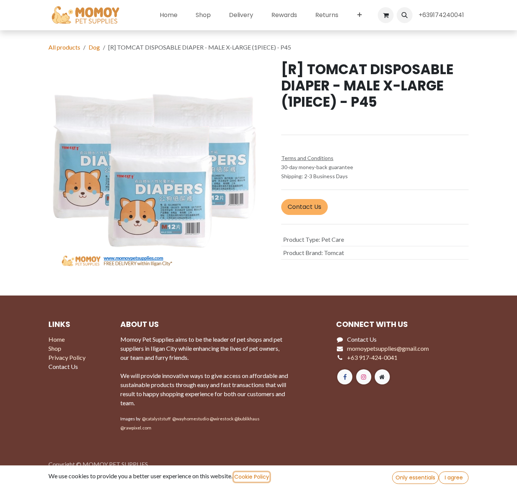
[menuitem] (169, 15)
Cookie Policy (251, 477)
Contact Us (304, 206)
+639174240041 (442, 15)
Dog (94, 47)
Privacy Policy (67, 357)
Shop (54, 348)
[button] (405, 15)
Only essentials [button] (415, 477)
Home (56, 339)
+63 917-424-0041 (372, 357)
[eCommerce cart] (386, 15)
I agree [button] (454, 477)
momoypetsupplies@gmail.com (388, 348)
